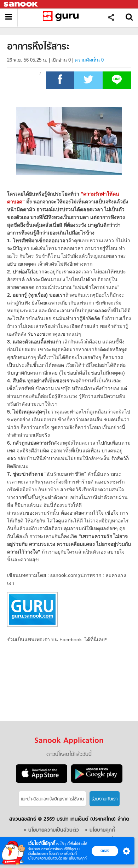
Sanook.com (21, 4)
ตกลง (104, 851)
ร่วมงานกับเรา (104, 799)
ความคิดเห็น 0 (89, 60)
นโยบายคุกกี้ (78, 858)
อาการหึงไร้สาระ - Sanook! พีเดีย (62, 17)
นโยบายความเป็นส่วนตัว (45, 858)
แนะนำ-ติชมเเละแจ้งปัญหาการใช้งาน (52, 799)
